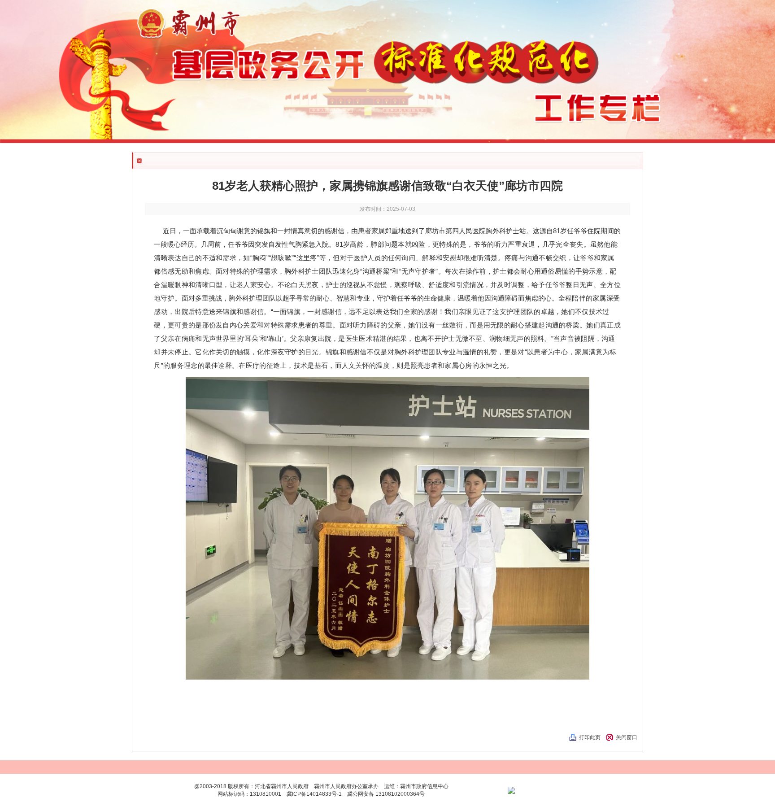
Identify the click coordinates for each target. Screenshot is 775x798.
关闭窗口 (626, 737)
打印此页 (590, 737)
